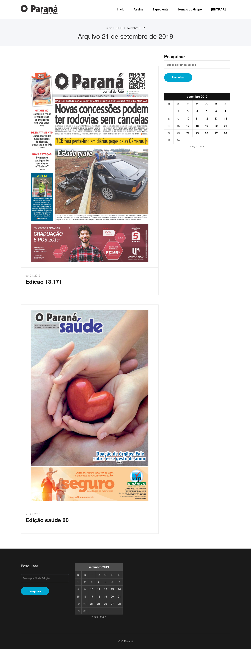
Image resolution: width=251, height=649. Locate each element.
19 (206, 126)
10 (187, 118)
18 (197, 126)
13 (216, 118)
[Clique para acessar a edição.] (89, 167)
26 (206, 133)
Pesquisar (174, 56)
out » (202, 146)
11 (197, 118)
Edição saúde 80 (47, 520)
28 (225, 133)
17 (187, 126)
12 (206, 118)
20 (216, 126)
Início (120, 9)
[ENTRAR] (218, 9)
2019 (119, 28)
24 (187, 133)
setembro (132, 28)
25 (197, 133)
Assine (138, 9)
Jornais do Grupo (190, 9)
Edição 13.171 (44, 281)
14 (225, 118)
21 (144, 28)
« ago (193, 146)
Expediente (160, 9)
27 (216, 133)
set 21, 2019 (33, 275)
